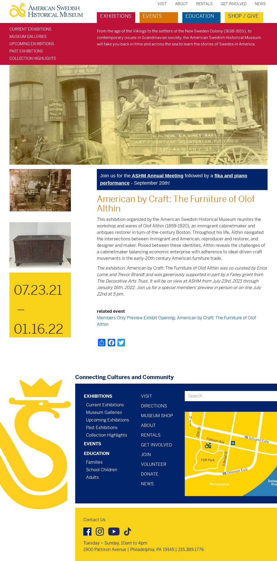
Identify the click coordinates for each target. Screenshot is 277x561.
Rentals (204, 3)
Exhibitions (115, 16)
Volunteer (153, 464)
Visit (162, 3)
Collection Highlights (32, 58)
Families (94, 462)
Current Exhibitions (30, 29)
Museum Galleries (28, 36)
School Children (101, 470)
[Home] (48, 10)
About (181, 3)
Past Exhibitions (26, 51)
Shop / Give (243, 16)
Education (200, 16)
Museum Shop (157, 416)
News (260, 3)
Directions (154, 406)
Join (146, 454)
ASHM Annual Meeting (157, 175)
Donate (150, 474)
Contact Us (94, 520)
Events (152, 16)
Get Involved (234, 3)
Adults (92, 477)
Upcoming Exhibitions (31, 43)
